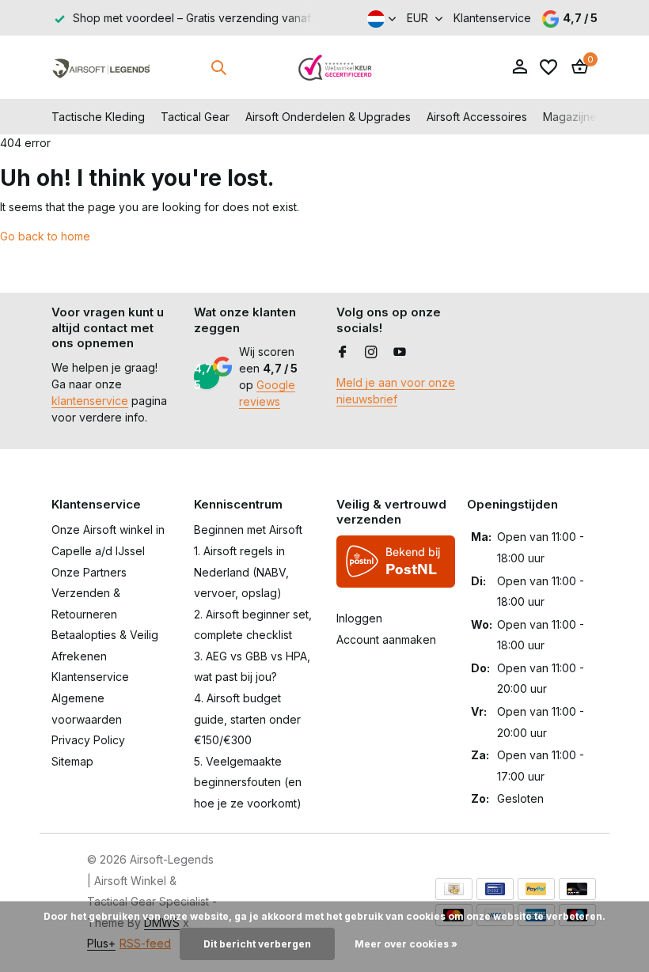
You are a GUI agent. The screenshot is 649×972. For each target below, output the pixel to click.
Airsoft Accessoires (477, 116)
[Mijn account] (519, 67)
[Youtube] (399, 352)
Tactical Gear (195, 116)
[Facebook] (342, 352)
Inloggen (359, 618)
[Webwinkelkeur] (335, 67)
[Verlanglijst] (548, 67)
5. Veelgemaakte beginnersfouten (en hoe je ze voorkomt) (248, 782)
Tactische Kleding (98, 116)
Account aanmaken (386, 639)
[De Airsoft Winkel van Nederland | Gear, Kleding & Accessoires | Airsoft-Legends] (100, 67)
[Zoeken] (218, 67)
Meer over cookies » (406, 944)
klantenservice (89, 400)
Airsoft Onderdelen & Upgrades (328, 116)
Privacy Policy (88, 740)
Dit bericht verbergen (257, 944)
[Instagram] (371, 352)
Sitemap (72, 761)
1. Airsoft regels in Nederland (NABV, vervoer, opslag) (241, 571)
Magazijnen (573, 116)
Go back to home (45, 236)
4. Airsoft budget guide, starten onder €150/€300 (247, 719)
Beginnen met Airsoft (248, 529)
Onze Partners (89, 572)
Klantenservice (492, 18)
